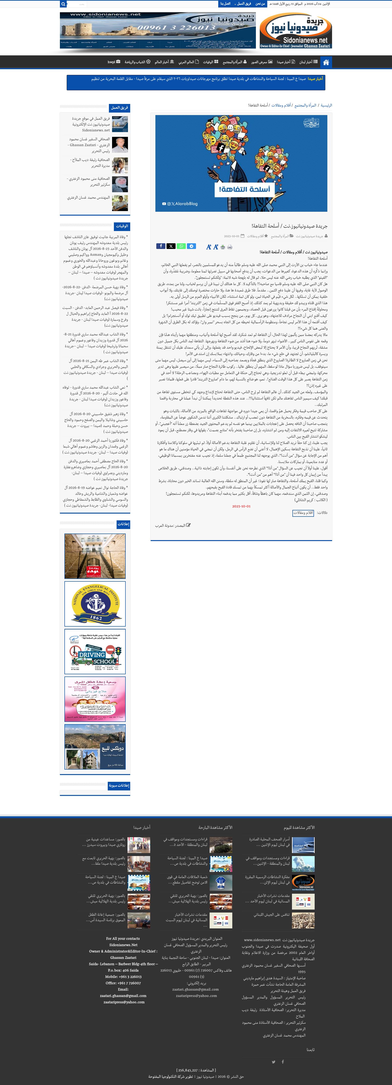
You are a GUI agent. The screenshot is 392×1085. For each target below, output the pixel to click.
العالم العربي (186, 63)
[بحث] (63, 4)
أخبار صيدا (283, 63)
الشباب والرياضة (135, 63)
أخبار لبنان (305, 63)
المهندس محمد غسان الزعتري (88, 198)
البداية (326, 62)
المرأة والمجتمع (232, 63)
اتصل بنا (225, 4)
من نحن (260, 4)
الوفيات (208, 63)
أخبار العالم (162, 63)
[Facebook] (282, 1062)
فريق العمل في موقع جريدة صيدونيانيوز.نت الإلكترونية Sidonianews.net (91, 125)
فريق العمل (244, 4)
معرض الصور (259, 63)
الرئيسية (326, 106)
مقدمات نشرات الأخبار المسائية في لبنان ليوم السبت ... (186, 920)
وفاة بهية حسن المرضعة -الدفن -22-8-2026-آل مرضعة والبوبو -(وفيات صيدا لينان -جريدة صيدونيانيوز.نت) (95, 293)
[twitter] (273, 1062)
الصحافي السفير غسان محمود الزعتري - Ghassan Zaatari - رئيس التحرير (89, 146)
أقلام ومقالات (281, 106)
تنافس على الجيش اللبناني (272, 915)
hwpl (111, 63)
